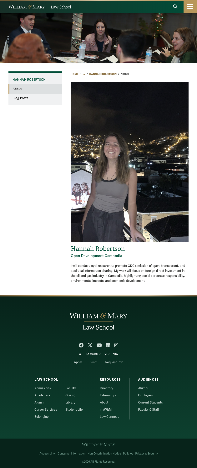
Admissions (42, 388)
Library (70, 402)
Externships (108, 395)
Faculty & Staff (148, 410)
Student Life (74, 410)
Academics (42, 395)
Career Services (45, 410)
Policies (128, 453)
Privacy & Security (146, 453)
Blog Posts (20, 98)
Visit (93, 362)
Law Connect (109, 417)
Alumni (39, 402)
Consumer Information (71, 453)
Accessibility (47, 453)
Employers (145, 395)
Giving (69, 395)
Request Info (114, 362)
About (17, 89)
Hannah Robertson (103, 74)
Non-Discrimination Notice (104, 453)
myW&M (106, 410)
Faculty (70, 388)
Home (74, 74)
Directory (106, 388)
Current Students (150, 402)
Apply (78, 362)
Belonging (41, 417)
